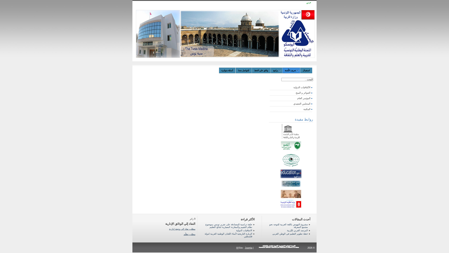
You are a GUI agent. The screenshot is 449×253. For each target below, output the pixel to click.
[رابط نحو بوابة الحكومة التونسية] (290, 203)
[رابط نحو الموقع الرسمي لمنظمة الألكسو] (290, 150)
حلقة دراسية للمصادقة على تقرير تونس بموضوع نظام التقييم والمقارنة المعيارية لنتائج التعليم (228, 225)
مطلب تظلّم (189, 234)
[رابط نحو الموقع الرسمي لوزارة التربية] (290, 177)
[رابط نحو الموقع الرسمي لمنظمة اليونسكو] (290, 138)
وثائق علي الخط (261, 70)
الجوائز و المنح (303, 92)
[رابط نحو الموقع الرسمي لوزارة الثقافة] (290, 197)
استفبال (306, 70)
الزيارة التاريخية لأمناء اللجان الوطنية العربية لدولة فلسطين (228, 235)
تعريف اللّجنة (290, 70)
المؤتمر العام (303, 98)
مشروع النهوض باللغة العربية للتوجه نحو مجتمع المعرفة (288, 225)
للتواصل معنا (243, 70)
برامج (275, 70)
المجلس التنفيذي (301, 103)
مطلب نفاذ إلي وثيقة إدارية (182, 229)
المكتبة (306, 109)
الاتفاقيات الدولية (244, 230)
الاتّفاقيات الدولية (301, 87)
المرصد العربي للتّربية (297, 230)
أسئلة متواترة (227, 70)
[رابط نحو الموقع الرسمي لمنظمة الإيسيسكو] (290, 167)
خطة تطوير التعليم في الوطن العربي (290, 233)
